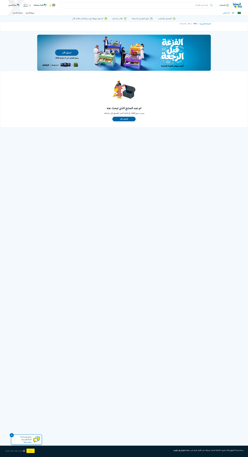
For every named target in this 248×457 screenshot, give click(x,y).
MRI (195, 24)
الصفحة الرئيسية (205, 24)
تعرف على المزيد (179, 450)
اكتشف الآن (124, 119)
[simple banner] (237, 5)
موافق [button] (30, 451)
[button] (15, 451)
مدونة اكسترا (30, 13)
